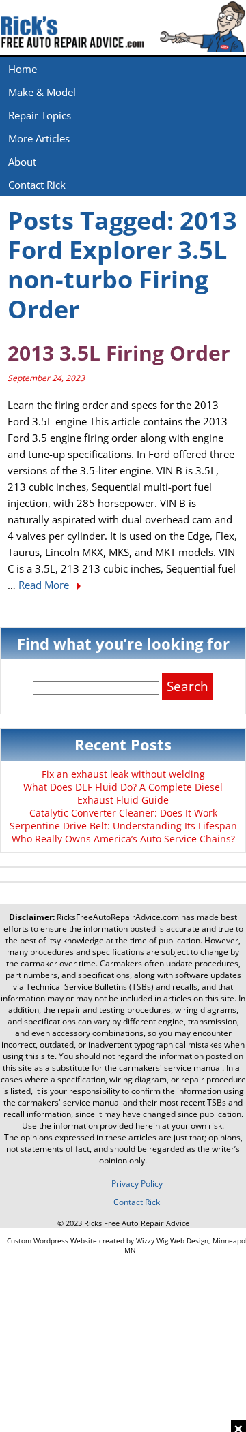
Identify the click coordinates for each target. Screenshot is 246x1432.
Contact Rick (37, 185)
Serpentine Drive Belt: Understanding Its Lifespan (123, 825)
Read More (45, 585)
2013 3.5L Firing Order (119, 353)
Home (22, 69)
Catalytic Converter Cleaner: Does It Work (123, 812)
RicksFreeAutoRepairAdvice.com (118, 917)
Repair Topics (39, 115)
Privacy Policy (137, 1183)
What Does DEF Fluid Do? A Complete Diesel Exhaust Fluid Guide (123, 793)
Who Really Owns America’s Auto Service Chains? (123, 838)
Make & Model (42, 92)
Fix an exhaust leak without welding (123, 773)
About (22, 161)
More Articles (39, 138)
